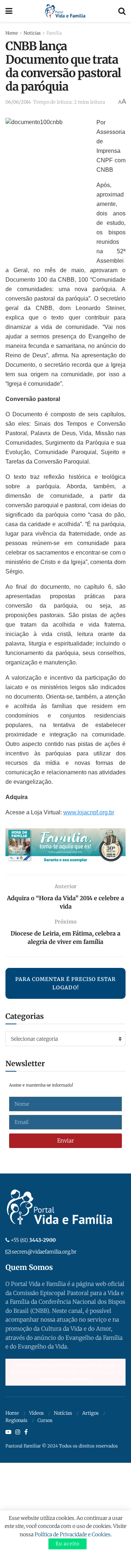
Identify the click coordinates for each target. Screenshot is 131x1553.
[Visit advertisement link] (65, 846)
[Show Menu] (8, 11)
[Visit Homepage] (65, 11)
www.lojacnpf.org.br (88, 812)
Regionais (16, 1420)
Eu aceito (67, 1544)
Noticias (32, 33)
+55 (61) (33, 1240)
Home (11, 33)
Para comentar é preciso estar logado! (65, 983)
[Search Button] (122, 11)
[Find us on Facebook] (26, 1432)
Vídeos (36, 1413)
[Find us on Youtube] (8, 1432)
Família (54, 33)
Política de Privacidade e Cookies (73, 1534)
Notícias (63, 1413)
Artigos (90, 1413)
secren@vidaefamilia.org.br (44, 1251)
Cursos (44, 1420)
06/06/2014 (18, 102)
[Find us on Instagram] (17, 1432)
